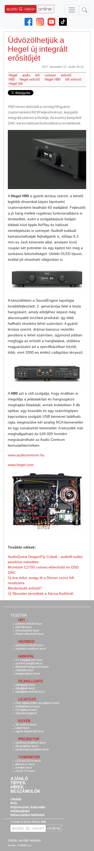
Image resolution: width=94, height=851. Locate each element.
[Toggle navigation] (71, 10)
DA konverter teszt (27, 630)
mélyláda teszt (24, 670)
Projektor (28, 739)
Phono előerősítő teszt (29, 633)
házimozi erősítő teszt (29, 645)
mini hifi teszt (23, 627)
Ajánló (19, 779)
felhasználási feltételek (27, 815)
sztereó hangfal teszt (28, 663)
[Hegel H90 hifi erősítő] (47, 159)
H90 (12, 79)
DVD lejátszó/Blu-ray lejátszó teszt (37, 702)
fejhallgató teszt (25, 684)
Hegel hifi (16, 84)
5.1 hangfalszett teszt (29, 659)
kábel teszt (22, 727)
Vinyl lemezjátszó (26, 713)
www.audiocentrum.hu (26, 455)
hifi (37, 75)
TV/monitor (29, 757)
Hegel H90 (52, 79)
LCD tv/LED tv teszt (28, 760)
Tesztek (18, 615)
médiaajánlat (20, 811)
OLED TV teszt (25, 770)
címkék (15, 799)
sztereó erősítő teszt (28, 623)
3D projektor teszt (26, 746)
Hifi (21, 620)
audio (26, 75)
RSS (13, 803)
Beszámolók (25, 791)
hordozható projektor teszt (32, 749)
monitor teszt (23, 767)
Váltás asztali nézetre (24, 840)
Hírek (17, 787)
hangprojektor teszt (27, 673)
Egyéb (24, 721)
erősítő (66, 75)
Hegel (13, 75)
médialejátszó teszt (27, 706)
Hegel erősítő (30, 79)
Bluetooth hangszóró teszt (32, 666)
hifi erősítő (73, 79)
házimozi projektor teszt (30, 742)
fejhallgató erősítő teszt (30, 691)
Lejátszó (27, 699)
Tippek (18, 783)
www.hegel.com (21, 465)
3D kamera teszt (26, 724)
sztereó (50, 75)
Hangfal (26, 656)
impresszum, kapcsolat (27, 807)
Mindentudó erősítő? (25, 588)
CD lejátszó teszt (26, 709)
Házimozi (26, 642)
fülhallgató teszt (25, 688)
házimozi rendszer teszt (30, 648)
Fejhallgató (30, 681)
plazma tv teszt (25, 764)
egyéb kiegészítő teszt (29, 731)
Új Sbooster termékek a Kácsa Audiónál (40, 593)
